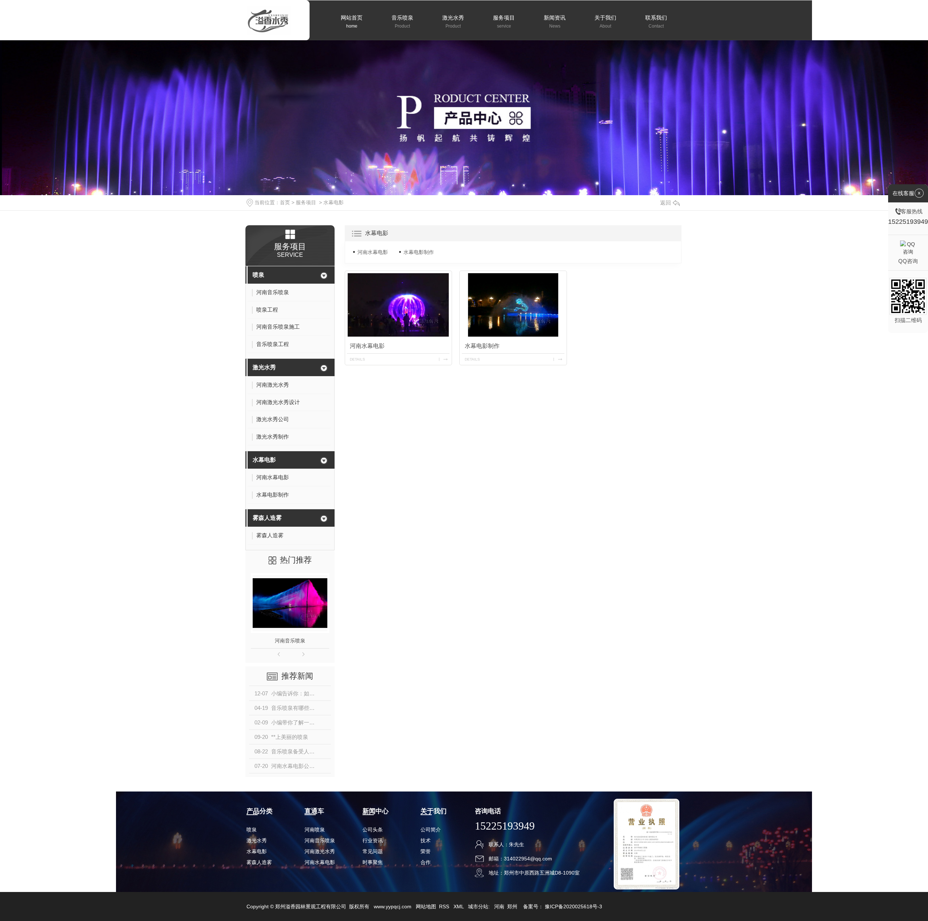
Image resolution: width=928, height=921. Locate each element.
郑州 (512, 906)
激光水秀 (264, 367)
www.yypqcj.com (392, 906)
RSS (445, 906)
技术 (425, 840)
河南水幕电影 (372, 252)
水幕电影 (333, 202)
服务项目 (306, 202)
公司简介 (430, 829)
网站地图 (426, 906)
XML (459, 906)
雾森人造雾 (267, 518)
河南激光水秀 (319, 851)
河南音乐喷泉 (290, 641)
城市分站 (478, 906)
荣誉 (425, 851)
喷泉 (258, 275)
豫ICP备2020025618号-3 (573, 906)
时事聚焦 (372, 862)
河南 (499, 906)
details (357, 359)
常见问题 (372, 851)
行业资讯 (372, 840)
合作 (425, 862)
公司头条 (372, 829)
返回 (665, 203)
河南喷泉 (314, 829)
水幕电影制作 (418, 252)
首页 (285, 202)
